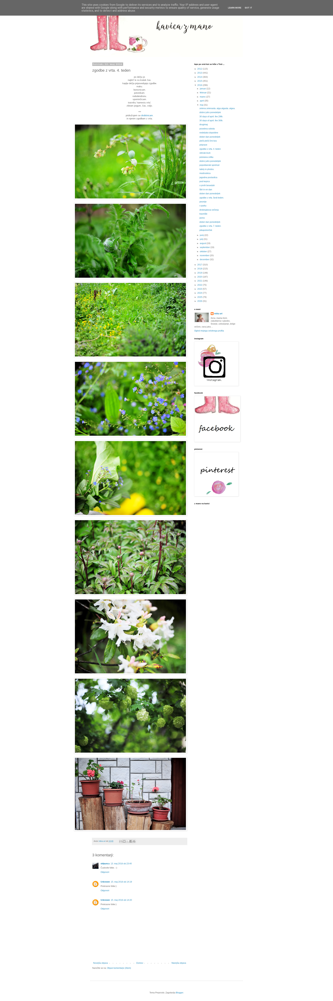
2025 (200, 297)
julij (202, 239)
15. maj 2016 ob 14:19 (121, 882)
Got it (248, 8)
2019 (200, 273)
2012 (200, 69)
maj (202, 105)
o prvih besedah (207, 185)
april (202, 101)
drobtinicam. (147, 115)
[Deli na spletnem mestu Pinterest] (134, 841)
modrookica (205, 173)
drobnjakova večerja (209, 210)
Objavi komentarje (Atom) (119, 968)
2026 (200, 301)
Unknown (105, 882)
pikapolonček (205, 230)
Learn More (234, 8)
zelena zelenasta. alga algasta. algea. (217, 108)
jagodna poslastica (208, 177)
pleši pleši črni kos (208, 141)
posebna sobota (207, 128)
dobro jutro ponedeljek (210, 112)
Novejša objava (100, 963)
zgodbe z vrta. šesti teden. (211, 198)
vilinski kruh (205, 153)
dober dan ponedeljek (209, 137)
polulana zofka (206, 157)
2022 (200, 285)
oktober (203, 251)
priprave (203, 145)
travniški (203, 214)
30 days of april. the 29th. (211, 116)
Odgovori (105, 872)
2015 (200, 81)
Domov (139, 963)
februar (203, 92)
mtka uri (218, 313)
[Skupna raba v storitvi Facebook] (131, 841)
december (205, 259)
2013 (200, 73)
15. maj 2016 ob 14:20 (121, 900)
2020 (200, 277)
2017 (200, 264)
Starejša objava (178, 963)
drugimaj (203, 124)
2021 (200, 281)
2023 (200, 289)
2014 (200, 77)
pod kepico (204, 181)
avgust (203, 243)
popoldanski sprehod (209, 165)
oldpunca (105, 863)
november (205, 255)
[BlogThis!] (124, 841)
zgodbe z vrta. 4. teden (210, 149)
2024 (200, 293)
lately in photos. (206, 169)
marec (203, 97)
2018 (200, 268)
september (205, 247)
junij (202, 235)
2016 (200, 85)
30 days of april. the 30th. (211, 120)
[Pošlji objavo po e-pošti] (121, 841)
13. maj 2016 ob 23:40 (121, 863)
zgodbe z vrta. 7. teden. (210, 226)
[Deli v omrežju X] (127, 841)
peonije (203, 202)
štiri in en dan (205, 189)
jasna (202, 218)
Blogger (179, 992)
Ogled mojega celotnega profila (209, 331)
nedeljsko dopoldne (208, 132)
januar (203, 88)
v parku (202, 206)
